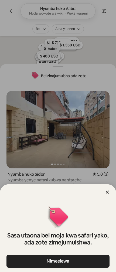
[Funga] (107, 192)
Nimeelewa (58, 261)
